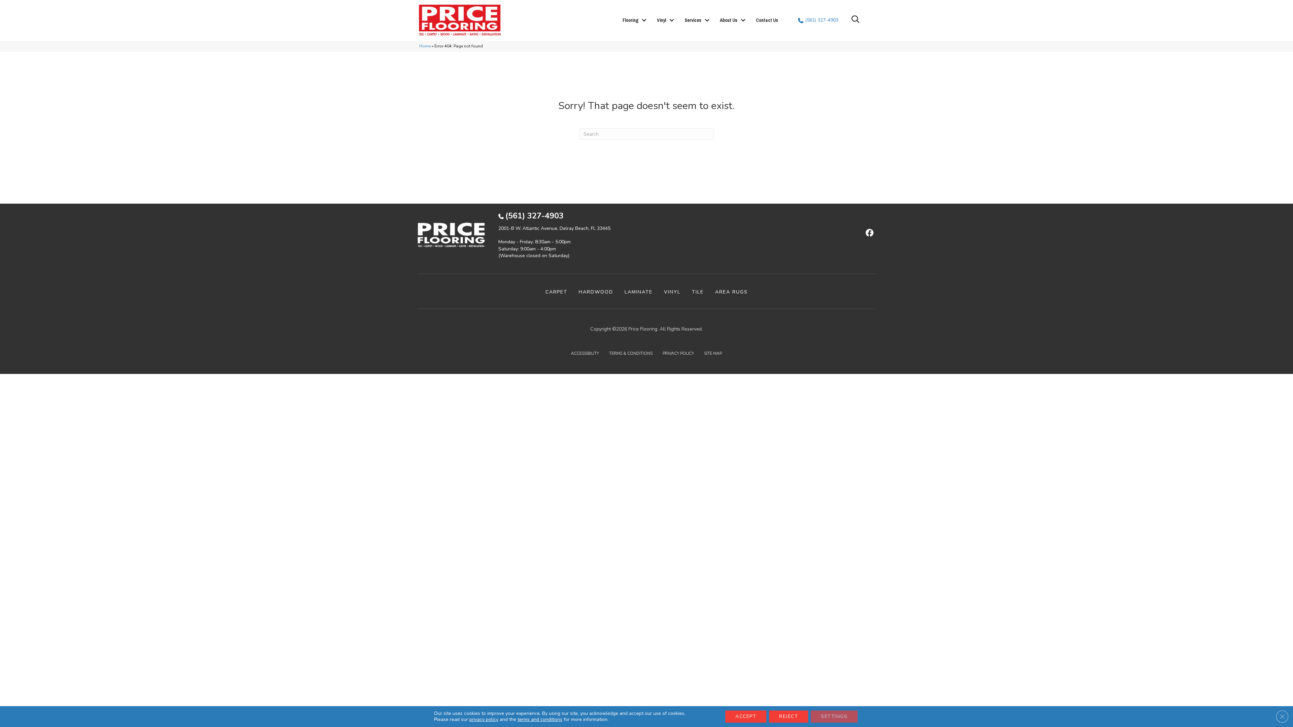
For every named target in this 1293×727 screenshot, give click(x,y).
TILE (698, 292)
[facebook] (868, 233)
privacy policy (483, 719)
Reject (788, 716)
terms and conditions (540, 719)
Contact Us (767, 20)
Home (425, 46)
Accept (745, 716)
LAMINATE (639, 292)
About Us (728, 20)
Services (693, 20)
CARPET (556, 292)
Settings (834, 716)
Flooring (630, 20)
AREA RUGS (731, 292)
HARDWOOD (596, 292)
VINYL (672, 292)
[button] (644, 20)
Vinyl (661, 20)
